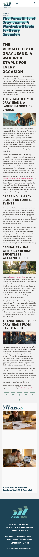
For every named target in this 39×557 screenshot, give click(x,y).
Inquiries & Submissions (19, 527)
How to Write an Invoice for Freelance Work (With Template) (17, 489)
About (13, 524)
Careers (23, 524)
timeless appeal (26, 388)
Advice (6, 13)
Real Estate (12, 540)
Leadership (16, 543)
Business (9, 536)
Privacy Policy (20, 530)
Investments (26, 540)
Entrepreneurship (24, 536)
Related (6, 406)
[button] (17, 3)
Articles (10, 408)
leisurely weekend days (17, 277)
